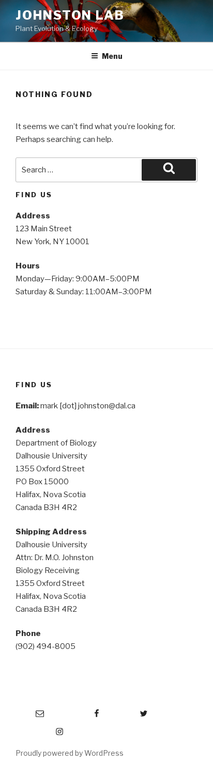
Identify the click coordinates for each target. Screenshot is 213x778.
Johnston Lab (70, 15)
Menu (112, 56)
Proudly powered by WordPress (70, 753)
